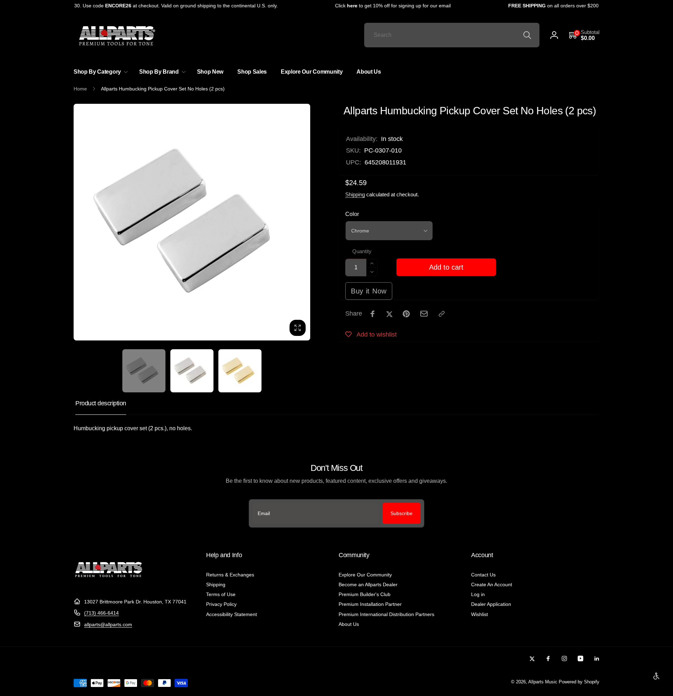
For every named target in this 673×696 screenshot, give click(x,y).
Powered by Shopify (579, 682)
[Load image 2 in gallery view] (191, 370)
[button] (584, 35)
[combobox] (451, 35)
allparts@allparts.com (108, 624)
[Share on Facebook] (372, 313)
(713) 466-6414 (101, 613)
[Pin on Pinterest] (406, 313)
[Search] (527, 35)
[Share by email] (424, 313)
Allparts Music (542, 682)
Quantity (362, 251)
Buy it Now (369, 291)
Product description (100, 403)
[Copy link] (441, 313)
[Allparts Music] (109, 584)
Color (352, 214)
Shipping (355, 194)
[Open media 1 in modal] (192, 222)
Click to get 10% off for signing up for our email (387, 5)
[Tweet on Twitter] (389, 313)
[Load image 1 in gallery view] (143, 370)
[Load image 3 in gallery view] (239, 370)
